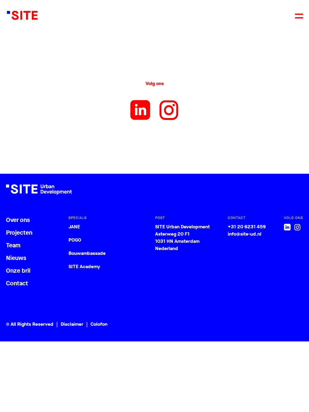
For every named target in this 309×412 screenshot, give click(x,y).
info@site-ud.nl (244, 234)
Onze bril (18, 271)
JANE (74, 226)
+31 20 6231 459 (247, 226)
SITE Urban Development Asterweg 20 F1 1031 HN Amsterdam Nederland (182, 237)
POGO (74, 240)
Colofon (99, 324)
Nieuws (16, 258)
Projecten (19, 233)
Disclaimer (72, 324)
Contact (17, 283)
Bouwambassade (87, 253)
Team (13, 245)
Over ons (18, 220)
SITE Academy (84, 266)
